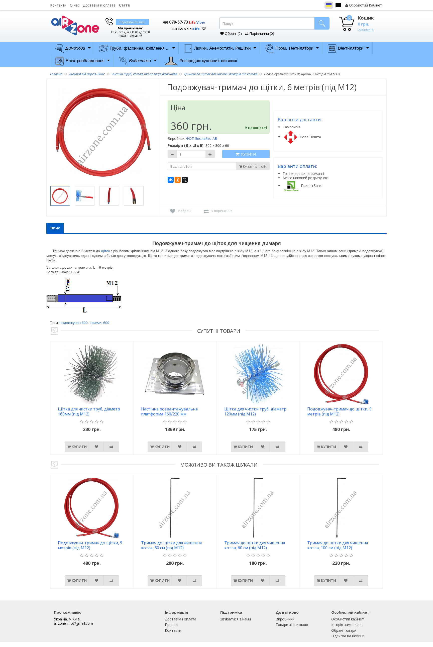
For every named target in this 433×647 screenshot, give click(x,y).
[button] (181, 27)
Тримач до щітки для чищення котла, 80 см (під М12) (171, 545)
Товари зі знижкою (292, 624)
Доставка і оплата (180, 619)
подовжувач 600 (74, 322)
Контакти (58, 5)
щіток (105, 251)
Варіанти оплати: (297, 166)
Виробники (285, 619)
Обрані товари (343, 630)
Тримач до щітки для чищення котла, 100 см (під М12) (337, 545)
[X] (185, 180)
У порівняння (221, 210)
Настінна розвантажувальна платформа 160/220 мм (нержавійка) (169, 411)
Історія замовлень (347, 624)
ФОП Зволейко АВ (201, 138)
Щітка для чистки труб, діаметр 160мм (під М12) (89, 411)
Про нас (171, 624)
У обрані (184, 210)
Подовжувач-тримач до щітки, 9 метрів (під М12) (339, 411)
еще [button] (204, 27)
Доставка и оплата (99, 5)
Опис (55, 228)
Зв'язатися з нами (235, 619)
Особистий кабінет (347, 619)
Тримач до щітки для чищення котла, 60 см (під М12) (254, 545)
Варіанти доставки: (300, 120)
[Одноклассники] (178, 180)
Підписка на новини (347, 635)
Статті (124, 5)
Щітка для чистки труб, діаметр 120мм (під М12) (255, 411)
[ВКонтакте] (171, 180)
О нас (74, 5)
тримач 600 (99, 322)
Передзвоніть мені (132, 22)
